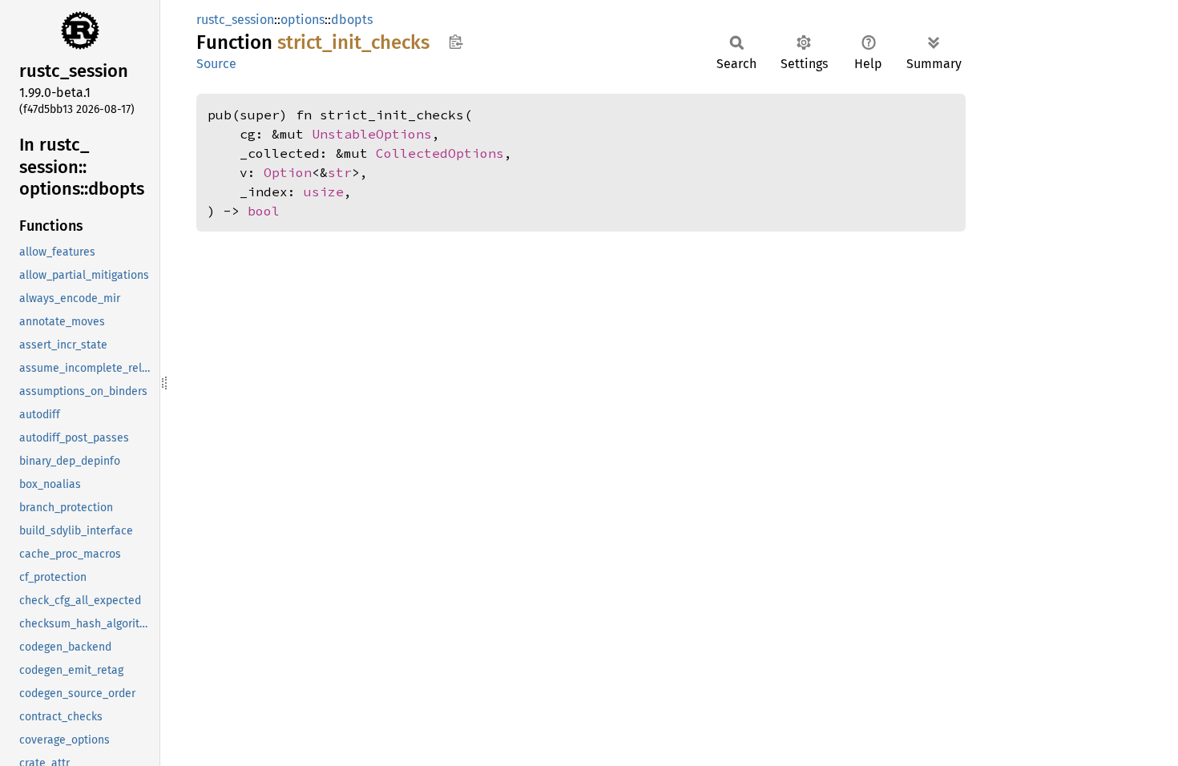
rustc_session (235, 19)
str (340, 172)
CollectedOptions (440, 153)
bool (264, 211)
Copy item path (455, 41)
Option (288, 172)
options (302, 19)
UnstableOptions (372, 134)
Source (216, 63)
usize (324, 191)
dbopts (352, 19)
